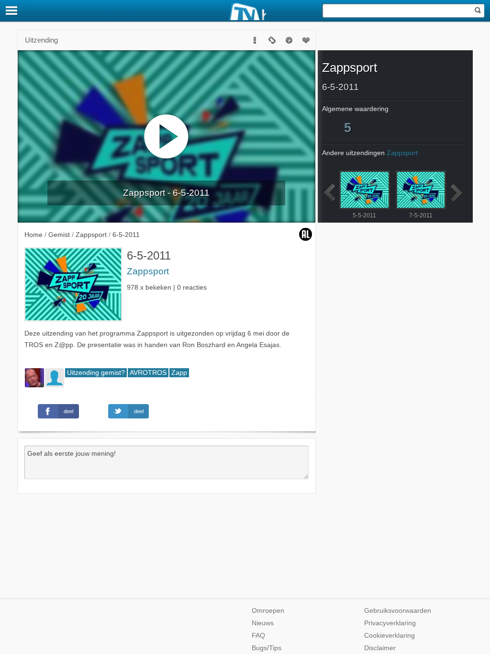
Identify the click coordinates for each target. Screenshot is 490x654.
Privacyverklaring (390, 623)
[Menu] (12, 10)
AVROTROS (148, 372)
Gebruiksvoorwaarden (397, 610)
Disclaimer (380, 648)
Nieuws (263, 623)
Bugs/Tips (266, 648)
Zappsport (148, 271)
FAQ (258, 635)
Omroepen (268, 610)
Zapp (179, 372)
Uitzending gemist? (96, 372)
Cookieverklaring (389, 635)
